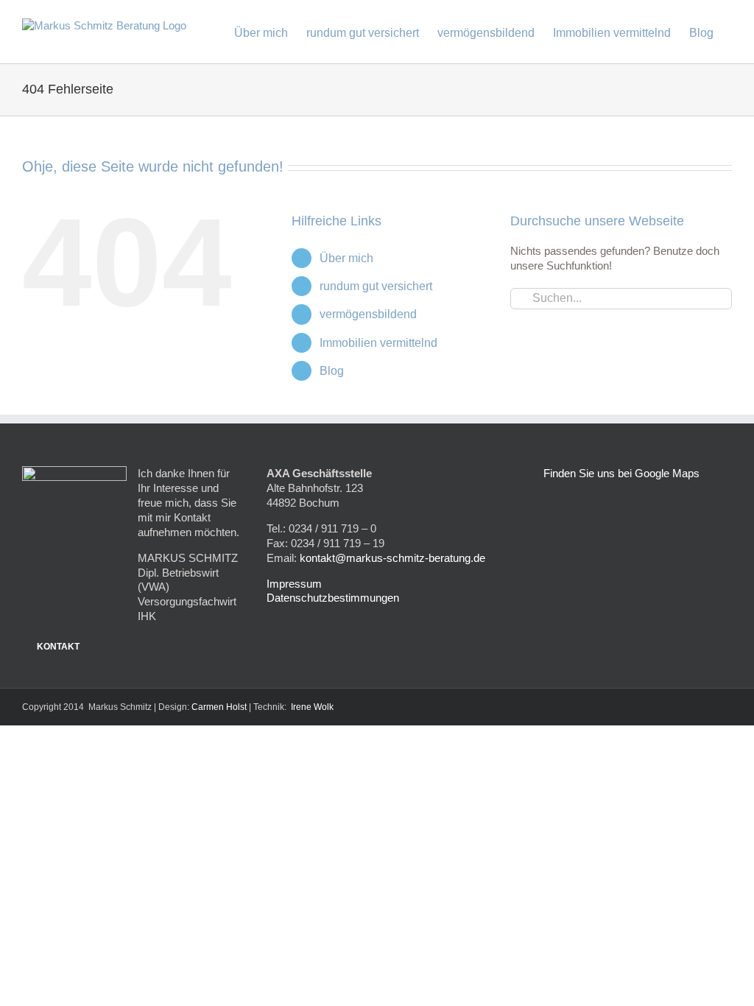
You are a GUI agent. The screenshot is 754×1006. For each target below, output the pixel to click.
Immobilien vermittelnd (378, 343)
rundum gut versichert (376, 286)
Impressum (294, 583)
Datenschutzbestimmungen (333, 597)
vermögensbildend (368, 314)
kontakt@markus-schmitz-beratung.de (392, 558)
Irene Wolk (312, 707)
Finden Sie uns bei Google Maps (621, 473)
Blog (332, 371)
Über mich (346, 258)
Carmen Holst (219, 707)
